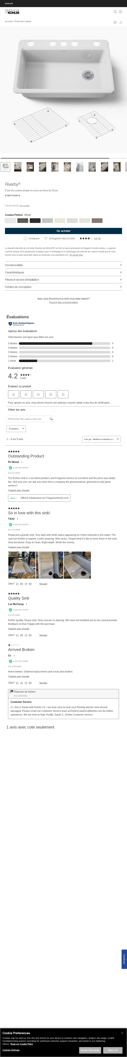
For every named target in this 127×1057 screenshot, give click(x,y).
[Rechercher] (115, 11)
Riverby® (37, 21)
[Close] (122, 1033)
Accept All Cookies (90, 1050)
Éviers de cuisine (23, 21)
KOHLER (9, 3)
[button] (5, 167)
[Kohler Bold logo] (12, 11)
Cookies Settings (11, 1050)
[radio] (10, 220)
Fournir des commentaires (63, 302)
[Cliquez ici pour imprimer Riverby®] (115, 22)
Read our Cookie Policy (22, 1044)
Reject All (112, 1050)
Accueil (8, 21)
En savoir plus (76, 255)
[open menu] (120, 11)
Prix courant (24, 205)
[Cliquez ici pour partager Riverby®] (120, 22)
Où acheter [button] (64, 231)
